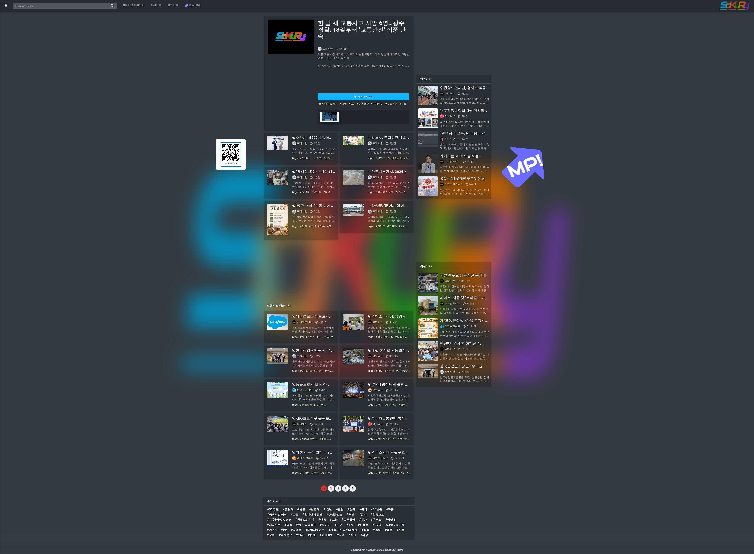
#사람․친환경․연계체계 (343, 529)
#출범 (402, 404)
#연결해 (314, 509)
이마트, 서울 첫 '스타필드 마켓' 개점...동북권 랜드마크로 (462, 300)
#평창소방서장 (384, 336)
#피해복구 (285, 535)
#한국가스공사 (384, 192)
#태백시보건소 (315, 529)
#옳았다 (316, 192)
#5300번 (317, 158)
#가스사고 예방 (277, 529)
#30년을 (376, 509)
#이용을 (363, 524)
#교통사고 (332, 103)
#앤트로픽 (323, 336)
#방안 (301, 509)
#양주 (303, 226)
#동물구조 (399, 472)
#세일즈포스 (307, 336)
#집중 (403, 103)
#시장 (364, 535)
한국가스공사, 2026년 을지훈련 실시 (387, 174)
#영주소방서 (383, 472)
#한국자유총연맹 (386, 438)
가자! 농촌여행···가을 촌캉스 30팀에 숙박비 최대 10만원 (462, 322)
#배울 (389, 529)
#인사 (300, 535)
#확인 (352, 535)
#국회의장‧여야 (277, 514)
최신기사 (156, 5)
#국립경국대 (394, 158)
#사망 (343, 103)
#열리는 (325, 472)
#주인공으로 (334, 514)
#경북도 (380, 158)
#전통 (321, 226)
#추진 (351, 514)
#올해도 (324, 438)
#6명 (352, 103)
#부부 (338, 524)
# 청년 (328, 509)
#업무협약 (348, 519)
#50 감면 (273, 509)
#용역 (271, 535)
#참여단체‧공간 (312, 514)
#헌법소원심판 (304, 519)
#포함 (334, 519)
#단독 (322, 519)
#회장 (365, 529)
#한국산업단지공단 (311, 370)
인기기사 (172, 5)
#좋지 (363, 514)
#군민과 (392, 226)
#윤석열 (305, 192)
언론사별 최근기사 (134, 5)
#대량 (363, 519)
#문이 (315, 472)
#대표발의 (326, 535)
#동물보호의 (307, 404)
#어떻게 (390, 519)
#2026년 (400, 192)
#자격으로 (274, 524)
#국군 (390, 509)
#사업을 (296, 529)
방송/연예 (194, 5)
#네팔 (379, 370)
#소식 (312, 226)
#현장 (379, 404)
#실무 (350, 524)
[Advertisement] (338, 269)
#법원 (312, 535)
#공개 (363, 509)
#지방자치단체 (394, 524)
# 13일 (376, 524)
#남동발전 (402, 370)
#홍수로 (389, 370)
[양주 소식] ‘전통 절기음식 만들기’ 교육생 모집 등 (313, 208)
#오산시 (305, 158)
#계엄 (326, 192)
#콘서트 (376, 519)
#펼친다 (325, 524)
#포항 (340, 509)
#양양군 (380, 226)
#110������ (279, 519)
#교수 (341, 535)
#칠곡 (351, 509)
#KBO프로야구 (309, 438)
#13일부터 (377, 103)
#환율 (400, 529)
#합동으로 (377, 514)
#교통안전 (391, 103)
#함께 (402, 226)
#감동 (295, 514)
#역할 (288, 524)
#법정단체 (391, 404)
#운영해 (288, 509)
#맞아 (320, 404)
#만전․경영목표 (306, 524)
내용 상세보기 (365, 96)
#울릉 (377, 529)
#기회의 (305, 472)
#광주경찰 (363, 103)
